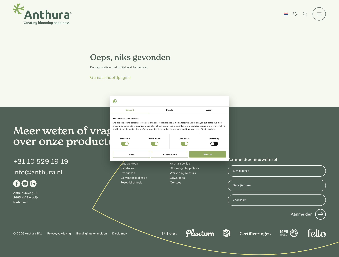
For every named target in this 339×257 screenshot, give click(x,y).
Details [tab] (169, 110)
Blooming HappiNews (184, 168)
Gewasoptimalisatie (134, 178)
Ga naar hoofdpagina (110, 78)
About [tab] (209, 110)
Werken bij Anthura (183, 173)
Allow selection (169, 154)
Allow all (208, 154)
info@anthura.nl (37, 172)
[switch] (154, 144)
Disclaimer (119, 233)
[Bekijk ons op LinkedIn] (33, 183)
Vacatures (127, 168)
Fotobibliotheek (131, 182)
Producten (128, 173)
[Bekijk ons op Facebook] (16, 183)
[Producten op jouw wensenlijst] (295, 14)
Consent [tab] (130, 110)
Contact (175, 182)
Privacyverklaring (59, 233)
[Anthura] (42, 14)
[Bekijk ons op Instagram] (24, 183)
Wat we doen (129, 163)
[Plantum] (200, 236)
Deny (131, 154)
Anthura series (180, 163)
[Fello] (316, 236)
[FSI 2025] (226, 236)
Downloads (177, 178)
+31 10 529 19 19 (40, 162)
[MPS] (289, 236)
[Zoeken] (305, 14)
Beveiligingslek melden (91, 233)
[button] (286, 14)
